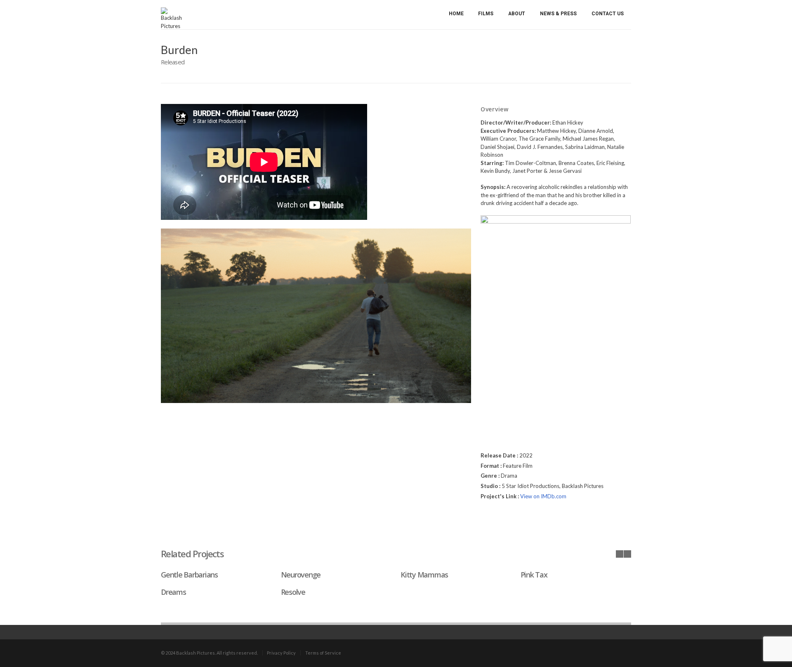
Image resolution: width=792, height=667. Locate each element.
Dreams (173, 592)
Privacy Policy (281, 652)
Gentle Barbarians (189, 575)
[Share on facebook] (485, 517)
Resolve (293, 592)
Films (485, 13)
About (516, 13)
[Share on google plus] (505, 517)
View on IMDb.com (543, 496)
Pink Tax (534, 575)
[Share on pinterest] (516, 517)
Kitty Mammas (424, 575)
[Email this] (526, 517)
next (627, 554)
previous (619, 554)
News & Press (558, 13)
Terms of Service (323, 652)
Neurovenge (301, 575)
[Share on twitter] (495, 517)
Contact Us (608, 13)
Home (456, 13)
